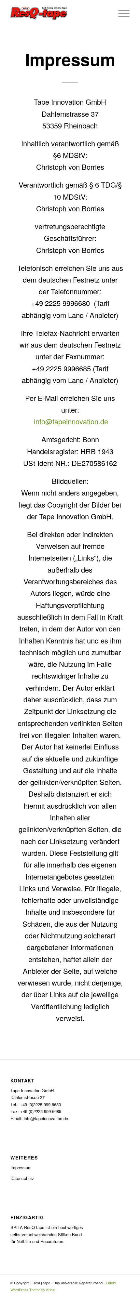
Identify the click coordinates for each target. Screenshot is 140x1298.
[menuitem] (121, 13)
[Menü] (121, 13)
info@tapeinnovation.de (70, 421)
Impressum (21, 1167)
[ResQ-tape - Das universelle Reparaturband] (57, 13)
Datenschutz (22, 1178)
